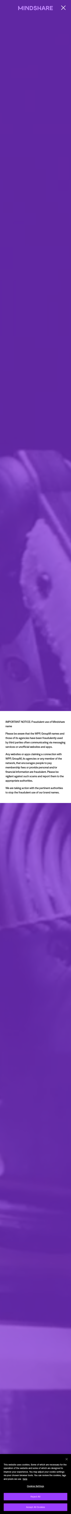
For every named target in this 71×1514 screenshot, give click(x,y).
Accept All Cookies (35, 1507)
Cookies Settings (35, 1486)
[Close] (67, 1459)
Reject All (35, 1496)
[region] (35, 1484)
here (25, 1479)
